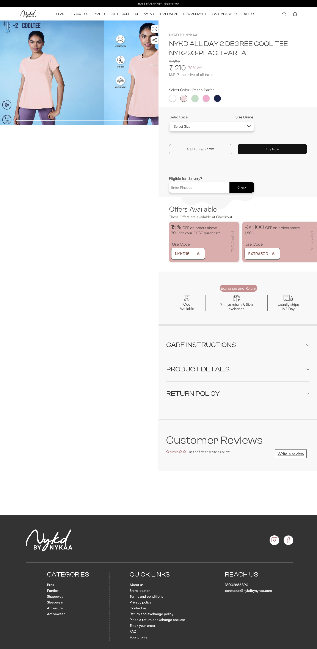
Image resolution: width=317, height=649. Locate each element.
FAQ (133, 631)
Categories (68, 574)
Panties (52, 590)
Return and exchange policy (151, 614)
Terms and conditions (146, 596)
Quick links (150, 574)
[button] (60, 14)
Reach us (241, 574)
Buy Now (272, 149)
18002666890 (236, 585)
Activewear (56, 614)
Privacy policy (141, 602)
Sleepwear (55, 602)
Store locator (140, 590)
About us (136, 585)
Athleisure (55, 608)
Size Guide (244, 117)
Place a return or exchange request (157, 620)
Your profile (139, 637)
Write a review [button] (291, 453)
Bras (50, 585)
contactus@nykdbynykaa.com (248, 590)
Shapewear (56, 596)
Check (241, 187)
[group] (52, 72)
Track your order (142, 625)
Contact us (138, 608)
